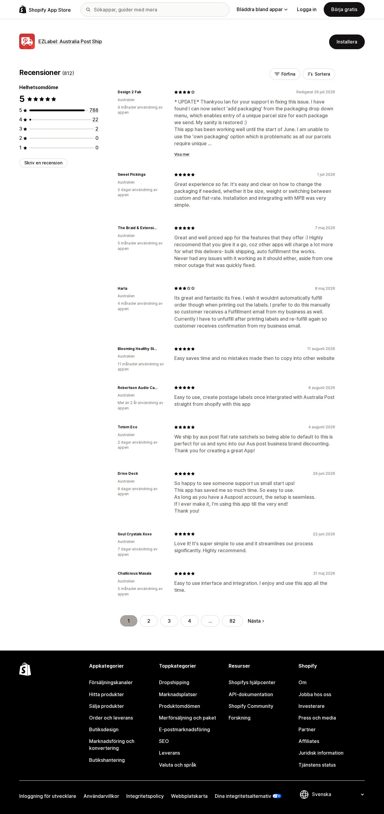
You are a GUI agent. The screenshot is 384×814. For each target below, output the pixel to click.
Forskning (239, 718)
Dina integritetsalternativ (243, 796)
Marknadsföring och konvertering (111, 744)
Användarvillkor (101, 796)
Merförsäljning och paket (187, 718)
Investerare (311, 706)
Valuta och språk (177, 765)
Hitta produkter (106, 694)
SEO (164, 741)
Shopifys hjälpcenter (252, 682)
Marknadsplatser (178, 694)
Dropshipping (174, 682)
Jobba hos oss (314, 694)
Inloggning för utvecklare (47, 796)
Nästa (254, 621)
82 (233, 621)
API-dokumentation (251, 694)
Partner (307, 729)
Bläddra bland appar (260, 9)
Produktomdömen (179, 706)
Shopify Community (251, 706)
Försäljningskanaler (111, 682)
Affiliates (308, 741)
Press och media (317, 718)
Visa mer (182, 154)
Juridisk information (321, 753)
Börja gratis (344, 9)
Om (302, 682)
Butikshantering (107, 760)
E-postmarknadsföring (184, 729)
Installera (347, 42)
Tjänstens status (317, 765)
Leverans (169, 753)
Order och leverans (111, 718)
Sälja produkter (106, 706)
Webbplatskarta (189, 796)
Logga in (306, 9)
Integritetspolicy (145, 796)
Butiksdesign (103, 729)
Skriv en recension (43, 162)
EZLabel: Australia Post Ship (70, 41)
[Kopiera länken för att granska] (144, 92)
